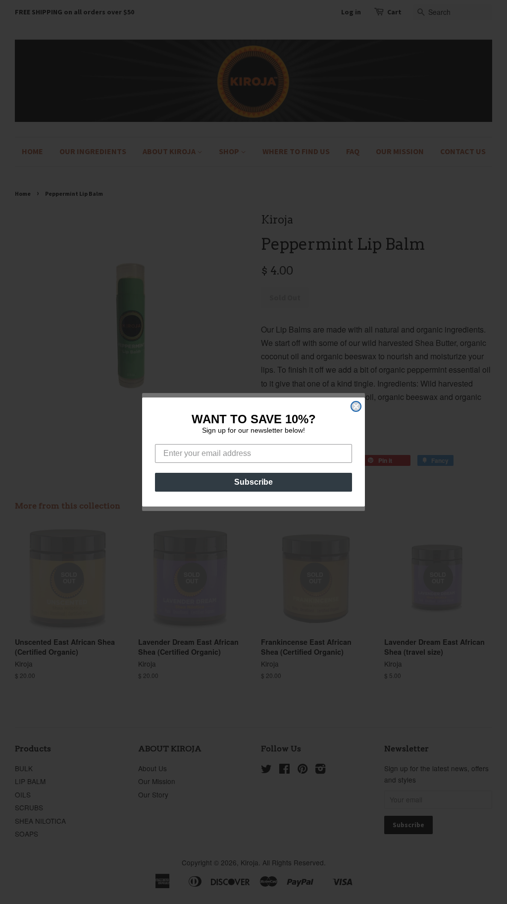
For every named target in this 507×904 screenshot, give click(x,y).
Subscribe (253, 482)
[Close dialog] (356, 406)
